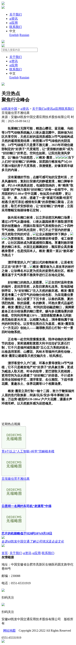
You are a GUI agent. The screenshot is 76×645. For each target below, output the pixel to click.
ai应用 (13, 22)
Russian (24, 35)
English (14, 35)
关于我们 (15, 14)
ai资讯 (13, 18)
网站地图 (9, 630)
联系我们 (15, 27)
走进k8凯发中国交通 (33, 541)
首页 (5, 553)
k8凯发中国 (9, 108)
